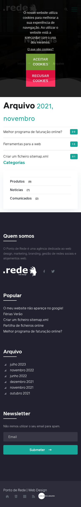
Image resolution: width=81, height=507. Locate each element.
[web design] (21, 271)
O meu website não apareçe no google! (33, 308)
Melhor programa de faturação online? (32, 131)
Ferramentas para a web (22, 144)
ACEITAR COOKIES (40, 62)
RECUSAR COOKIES (40, 78)
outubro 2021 (20, 393)
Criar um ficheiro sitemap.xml (25, 156)
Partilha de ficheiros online (23, 325)
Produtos (20, 181)
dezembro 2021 (22, 381)
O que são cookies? (40, 49)
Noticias (20, 190)
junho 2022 (18, 376)
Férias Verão (12, 314)
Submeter (37, 450)
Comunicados (24, 198)
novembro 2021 (21, 387)
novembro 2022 (22, 370)
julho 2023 (18, 364)
